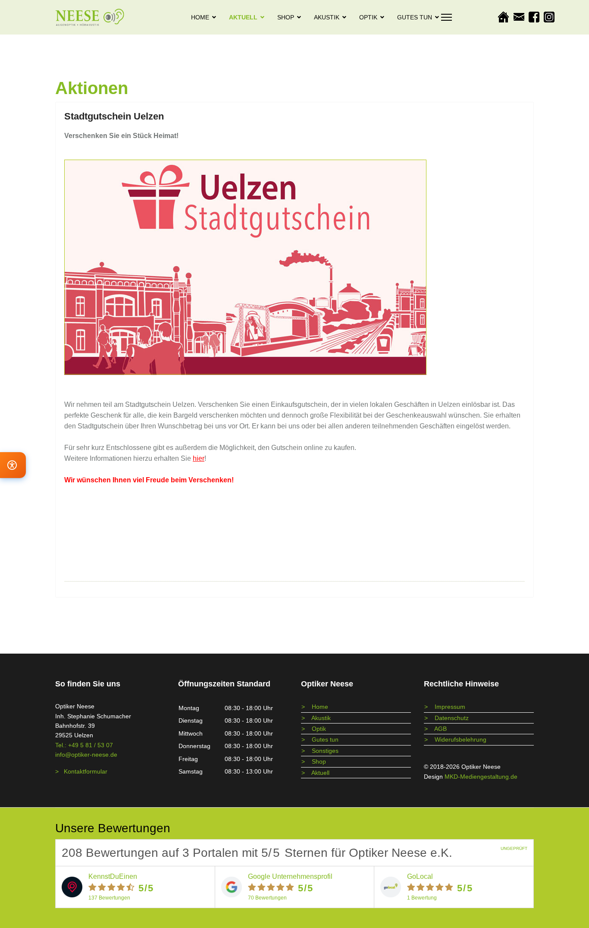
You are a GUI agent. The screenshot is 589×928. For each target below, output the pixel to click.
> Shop (313, 761)
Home (200, 17)
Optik (368, 17)
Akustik (326, 17)
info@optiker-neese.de (86, 754)
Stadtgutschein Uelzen (114, 116)
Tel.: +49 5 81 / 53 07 (84, 745)
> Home (314, 706)
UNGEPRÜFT (514, 848)
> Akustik (316, 717)
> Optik (313, 728)
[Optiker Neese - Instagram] (551, 17)
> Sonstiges (319, 750)
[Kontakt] (521, 17)
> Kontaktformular (81, 771)
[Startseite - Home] (505, 17)
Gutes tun (414, 17)
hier (198, 458)
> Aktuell (315, 772)
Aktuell (243, 17)
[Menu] (446, 17)
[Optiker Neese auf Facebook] (536, 17)
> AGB (435, 728)
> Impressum (444, 706)
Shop (285, 17)
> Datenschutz (446, 717)
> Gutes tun (319, 739)
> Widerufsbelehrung (455, 739)
